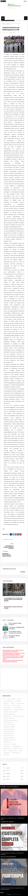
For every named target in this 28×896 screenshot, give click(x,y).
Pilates (5, 750)
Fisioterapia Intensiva (8, 707)
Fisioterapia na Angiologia (19, 716)
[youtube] (24, 1)
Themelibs (19, 894)
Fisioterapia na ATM (7, 716)
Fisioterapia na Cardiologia (9, 718)
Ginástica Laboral (7, 746)
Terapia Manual (7, 752)
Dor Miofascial (18, 701)
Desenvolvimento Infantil (8, 701)
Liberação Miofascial (16, 746)
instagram (14, 773)
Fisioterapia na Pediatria (8, 733)
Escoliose (12, 703)
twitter (14, 770)
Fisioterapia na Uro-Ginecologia (10, 744)
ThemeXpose (13, 894)
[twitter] (25, 1)
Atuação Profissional (11, 699)
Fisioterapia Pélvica (7, 709)
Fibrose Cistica (6, 705)
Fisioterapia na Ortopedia (9, 731)
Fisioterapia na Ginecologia (9, 724)
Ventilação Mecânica (16, 752)
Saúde (20, 750)
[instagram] (26, 1)
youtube (14, 776)
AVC (4, 699)
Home (3, 23)
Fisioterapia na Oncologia (9, 729)
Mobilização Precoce (18, 748)
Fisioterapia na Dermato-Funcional (10, 720)
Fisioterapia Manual (17, 707)
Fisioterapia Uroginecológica (9, 714)
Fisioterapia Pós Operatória (18, 709)
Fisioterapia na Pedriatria (9, 735)
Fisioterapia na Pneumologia (9, 737)
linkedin (14, 779)
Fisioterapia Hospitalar (15, 705)
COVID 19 (19, 699)
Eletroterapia (6, 703)
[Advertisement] (13, 678)
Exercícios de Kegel (20, 703)
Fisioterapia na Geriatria (8, 722)
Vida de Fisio (6, 754)
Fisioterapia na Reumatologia (9, 739)
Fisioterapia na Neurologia (9, 726)
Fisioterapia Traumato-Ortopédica (10, 711)
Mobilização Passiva (7, 748)
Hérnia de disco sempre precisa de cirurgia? (13, 656)
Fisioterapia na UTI (7, 742)
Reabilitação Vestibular (12, 750)
